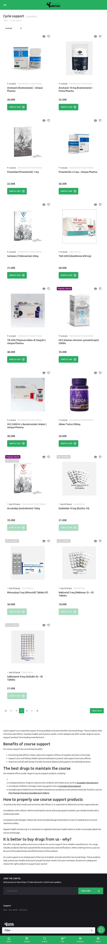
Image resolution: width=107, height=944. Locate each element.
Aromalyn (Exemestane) (70, 786)
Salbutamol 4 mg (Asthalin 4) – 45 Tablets (25, 678)
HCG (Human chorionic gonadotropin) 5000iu (79, 341)
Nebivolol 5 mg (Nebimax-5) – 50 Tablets (76, 594)
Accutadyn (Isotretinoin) (87, 783)
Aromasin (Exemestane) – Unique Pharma (25, 89)
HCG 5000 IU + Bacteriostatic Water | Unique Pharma (26, 426)
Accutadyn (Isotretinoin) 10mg (23, 508)
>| (37, 711)
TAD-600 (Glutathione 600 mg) (75, 256)
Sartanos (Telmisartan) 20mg (22, 256)
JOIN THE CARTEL (12, 878)
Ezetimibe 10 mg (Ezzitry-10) (74, 508)
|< (6, 711)
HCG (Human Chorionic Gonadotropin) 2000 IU (28, 793)
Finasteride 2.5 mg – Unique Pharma (78, 172)
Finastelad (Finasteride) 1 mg (23, 172)
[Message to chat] (101, 930)
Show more (97, 711)
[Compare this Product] (44, 36)
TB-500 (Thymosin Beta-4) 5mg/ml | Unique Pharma (26, 341)
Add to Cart (15, 107)
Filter (8, 930)
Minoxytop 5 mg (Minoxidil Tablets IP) (27, 592)
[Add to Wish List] (48, 36)
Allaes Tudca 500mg (69, 424)
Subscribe (86, 891)
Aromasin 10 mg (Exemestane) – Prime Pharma (76, 89)
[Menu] (5, 5)
